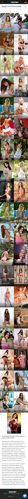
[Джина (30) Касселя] (7, 23)
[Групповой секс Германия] (7, 65)
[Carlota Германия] (21, 23)
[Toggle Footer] (24, 492)
